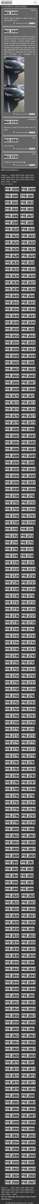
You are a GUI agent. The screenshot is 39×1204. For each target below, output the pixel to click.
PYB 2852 (12, 1002)
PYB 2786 (12, 782)
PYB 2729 (28, 589)
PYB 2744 (12, 642)
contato (30, 1203)
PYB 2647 (28, 316)
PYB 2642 (12, 302)
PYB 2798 (12, 822)
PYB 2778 (12, 756)
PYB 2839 (28, 955)
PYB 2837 (28, 949)
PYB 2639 (28, 289)
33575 (3, 180)
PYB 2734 (12, 609)
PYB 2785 (28, 776)
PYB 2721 (28, 562)
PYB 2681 (28, 429)
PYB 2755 (28, 676)
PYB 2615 (27, 209)
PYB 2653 (28, 336)
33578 (18, 180)
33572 (22, 177)
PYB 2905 (28, 1175)
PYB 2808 (12, 856)
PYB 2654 (12, 342)
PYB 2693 (28, 469)
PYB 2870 (12, 1062)
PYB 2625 (28, 242)
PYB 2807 (28, 849)
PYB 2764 (12, 709)
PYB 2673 (28, 402)
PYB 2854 (12, 1009)
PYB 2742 (12, 636)
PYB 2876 (12, 1082)
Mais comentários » (10, 170)
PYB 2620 (12, 229)
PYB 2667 (28, 382)
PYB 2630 (12, 262)
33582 (3, 182)
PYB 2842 (12, 969)
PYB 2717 (27, 549)
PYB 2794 (12, 809)
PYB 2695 (28, 476)
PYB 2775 (28, 742)
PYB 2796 (12, 816)
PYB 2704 (12, 509)
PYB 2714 (11, 542)
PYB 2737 (28, 616)
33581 (32, 180)
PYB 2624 (12, 242)
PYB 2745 (28, 642)
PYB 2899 (28, 1155)
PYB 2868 (12, 1055)
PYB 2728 (12, 589)
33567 (32, 175)
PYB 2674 (12, 409)
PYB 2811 (27, 862)
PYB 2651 (28, 329)
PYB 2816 (11, 882)
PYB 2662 (12, 369)
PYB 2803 (28, 836)
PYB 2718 (11, 556)
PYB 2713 (27, 536)
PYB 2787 (28, 782)
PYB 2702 (12, 502)
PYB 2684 (12, 442)
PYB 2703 (28, 502)
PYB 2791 (28, 796)
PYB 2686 (12, 449)
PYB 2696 (12, 482)
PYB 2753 (28, 669)
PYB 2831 (28, 929)
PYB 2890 (12, 1129)
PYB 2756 (12, 682)
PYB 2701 (28, 496)
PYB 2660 (12, 362)
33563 (13, 175)
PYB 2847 (28, 982)
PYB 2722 (12, 569)
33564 (17, 175)
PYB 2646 (12, 316)
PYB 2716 (11, 549)
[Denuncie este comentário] (14, 23)
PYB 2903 (28, 1169)
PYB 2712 (11, 536)
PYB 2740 (12, 629)
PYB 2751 (28, 662)
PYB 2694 (12, 476)
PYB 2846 (12, 982)
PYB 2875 (28, 1075)
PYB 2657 (28, 349)
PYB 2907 (28, 1182)
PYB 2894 (12, 1142)
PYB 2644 (12, 309)
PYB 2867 (28, 1049)
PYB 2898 (12, 1155)
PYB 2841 (28, 962)
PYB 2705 (28, 509)
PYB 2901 (28, 1162)
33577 (13, 180)
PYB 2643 (28, 302)
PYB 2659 (28, 356)
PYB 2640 (12, 296)
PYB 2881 (28, 1095)
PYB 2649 (28, 322)
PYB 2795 (28, 809)
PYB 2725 (28, 576)
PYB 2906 (12, 1182)
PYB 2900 (12, 1162)
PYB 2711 (27, 529)
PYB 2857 (28, 1015)
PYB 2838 (12, 955)
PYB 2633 (28, 269)
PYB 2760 (12, 696)
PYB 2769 (28, 722)
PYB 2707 (28, 516)
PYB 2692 (12, 469)
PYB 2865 (28, 1042)
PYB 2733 (28, 602)
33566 (27, 175)
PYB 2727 (28, 582)
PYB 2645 (28, 309)
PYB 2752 (12, 669)
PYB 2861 (28, 1029)
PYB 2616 (11, 216)
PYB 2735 (28, 609)
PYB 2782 (12, 769)
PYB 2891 (28, 1129)
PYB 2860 (12, 1029)
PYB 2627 (28, 249)
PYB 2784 (12, 776)
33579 (22, 180)
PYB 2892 (12, 1135)
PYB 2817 (27, 882)
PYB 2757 (28, 682)
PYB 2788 (12, 789)
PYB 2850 (12, 995)
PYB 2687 (28, 449)
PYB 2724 (12, 576)
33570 (13, 177)
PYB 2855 (28, 1009)
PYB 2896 (12, 1149)
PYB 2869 (28, 1055)
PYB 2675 (28, 409)
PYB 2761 (28, 696)
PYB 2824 (12, 909)
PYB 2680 (12, 429)
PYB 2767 (28, 716)
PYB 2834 (12, 942)
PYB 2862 (12, 1035)
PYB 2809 (28, 856)
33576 (8, 180)
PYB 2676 (12, 416)
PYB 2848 (12, 989)
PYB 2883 (28, 1102)
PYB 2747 (28, 649)
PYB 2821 (28, 895)
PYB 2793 (28, 802)
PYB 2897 (28, 1149)
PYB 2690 (12, 462)
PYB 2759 (28, 689)
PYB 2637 (28, 282)
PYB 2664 (12, 376)
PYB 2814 (11, 876)
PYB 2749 (28, 656)
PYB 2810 (11, 862)
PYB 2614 (11, 209)
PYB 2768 (12, 722)
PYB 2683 (28, 436)
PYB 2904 (12, 1175)
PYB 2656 (12, 349)
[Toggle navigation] (35, 2)
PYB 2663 (28, 369)
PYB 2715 (27, 542)
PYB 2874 (12, 1075)
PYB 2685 (28, 442)
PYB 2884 (12, 1109)
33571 (18, 177)
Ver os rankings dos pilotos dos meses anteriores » (18, 1197)
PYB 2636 (12, 282)
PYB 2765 (28, 709)
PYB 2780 (12, 762)
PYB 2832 (12, 935)
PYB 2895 (28, 1142)
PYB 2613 (27, 202)
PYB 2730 (12, 596)
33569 (8, 177)
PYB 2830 (12, 929)
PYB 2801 (28, 829)
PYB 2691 (28, 462)
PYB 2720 (12, 562)
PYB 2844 (12, 975)
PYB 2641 (28, 296)
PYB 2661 (28, 362)
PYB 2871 (28, 1062)
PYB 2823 (28, 902)
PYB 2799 (28, 822)
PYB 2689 (28, 456)
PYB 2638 (12, 289)
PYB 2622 (12, 236)
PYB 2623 (28, 236)
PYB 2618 (11, 222)
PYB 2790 (12, 796)
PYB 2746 (12, 649)
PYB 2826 (12, 915)
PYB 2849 (28, 989)
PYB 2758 (12, 689)
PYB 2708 (12, 522)
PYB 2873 (28, 1069)
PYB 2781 (28, 762)
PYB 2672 (12, 402)
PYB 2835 (28, 942)
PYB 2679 (28, 422)
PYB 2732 (12, 602)
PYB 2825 (28, 909)
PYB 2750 (12, 662)
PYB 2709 (28, 522)
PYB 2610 (11, 196)
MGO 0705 (11, 122)
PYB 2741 (28, 629)
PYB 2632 (12, 269)
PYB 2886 (12, 1115)
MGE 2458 (11, 13)
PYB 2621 (28, 229)
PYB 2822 (12, 902)
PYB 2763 (28, 702)
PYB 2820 (12, 895)
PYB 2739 (28, 622)
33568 (3, 177)
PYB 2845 (28, 975)
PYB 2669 (28, 389)
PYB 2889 (28, 1122)
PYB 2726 (12, 582)
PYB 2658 (12, 356)
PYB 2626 (12, 249)
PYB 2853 (28, 1002)
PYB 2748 (12, 656)
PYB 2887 (28, 1115)
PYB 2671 (28, 396)
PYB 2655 (28, 342)
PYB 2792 (12, 802)
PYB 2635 (28, 276)
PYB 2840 (12, 962)
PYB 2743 (28, 636)
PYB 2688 (12, 456)
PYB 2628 (12, 256)
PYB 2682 (12, 436)
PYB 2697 (28, 482)
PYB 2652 (12, 336)
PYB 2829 (28, 922)
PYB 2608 (12, 189)
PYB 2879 (28, 1089)
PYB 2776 (12, 749)
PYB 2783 (28, 769)
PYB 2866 (12, 1049)
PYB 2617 (27, 216)
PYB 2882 (12, 1102)
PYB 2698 (12, 489)
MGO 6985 (11, 140)
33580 (27, 180)
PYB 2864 (12, 1042)
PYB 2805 (28, 842)
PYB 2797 (28, 816)
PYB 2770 (12, 729)
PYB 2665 (28, 376)
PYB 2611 (27, 196)
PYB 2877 (28, 1082)
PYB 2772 (12, 736)
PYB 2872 (12, 1069)
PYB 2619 (27, 222)
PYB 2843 (28, 969)
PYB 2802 (12, 836)
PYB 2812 (11, 869)
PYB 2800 (12, 829)
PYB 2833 (28, 935)
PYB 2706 (12, 516)
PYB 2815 (27, 876)
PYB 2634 (12, 276)
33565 (22, 175)
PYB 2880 (12, 1095)
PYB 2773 (28, 736)
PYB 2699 (28, 489)
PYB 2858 (12, 1022)
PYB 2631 (28, 262)
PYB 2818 (11, 889)
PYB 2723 (28, 569)
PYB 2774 (12, 742)
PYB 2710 (11, 529)
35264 (15, 182)
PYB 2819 (27, 889)
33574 (32, 177)
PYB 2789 (28, 789)
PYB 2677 (28, 416)
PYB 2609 (28, 189)
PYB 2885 (28, 1109)
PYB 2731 (28, 596)
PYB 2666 (12, 382)
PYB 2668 (12, 389)
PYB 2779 (28, 756)
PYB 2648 (12, 322)
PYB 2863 (28, 1035)
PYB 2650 (12, 329)
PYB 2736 (12, 616)
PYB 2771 (28, 729)
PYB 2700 (12, 496)
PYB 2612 (11, 202)
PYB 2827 (28, 915)
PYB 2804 (12, 842)
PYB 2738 (12, 622)
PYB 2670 (12, 396)
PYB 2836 (12, 949)
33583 (8, 182)
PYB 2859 (28, 1022)
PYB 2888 (12, 1122)
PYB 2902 (12, 1169)
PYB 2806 (12, 849)
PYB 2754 (12, 676)
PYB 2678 (12, 422)
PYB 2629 (28, 256)
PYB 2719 (27, 556)
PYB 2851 (28, 995)
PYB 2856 (12, 1015)
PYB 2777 (28, 749)
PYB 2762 (12, 702)
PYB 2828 (12, 922)
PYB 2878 (12, 1089)
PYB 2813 (27, 869)
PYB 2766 (12, 716)
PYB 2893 (28, 1135)
